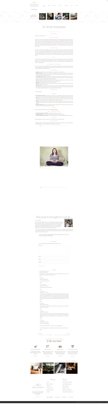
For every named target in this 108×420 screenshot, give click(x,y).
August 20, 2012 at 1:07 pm (44, 292)
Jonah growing (50, 49)
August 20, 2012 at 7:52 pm (44, 285)
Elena (41, 303)
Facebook (49, 85)
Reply (40, 276)
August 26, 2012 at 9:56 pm (43, 272)
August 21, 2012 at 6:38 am (44, 279)
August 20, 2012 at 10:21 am (44, 304)
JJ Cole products (37, 229)
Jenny (41, 278)
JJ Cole (47, 222)
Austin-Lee (42, 284)
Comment (40, 245)
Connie (41, 291)
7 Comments (54, 269)
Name (40, 256)
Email (40, 259)
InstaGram (56, 85)
